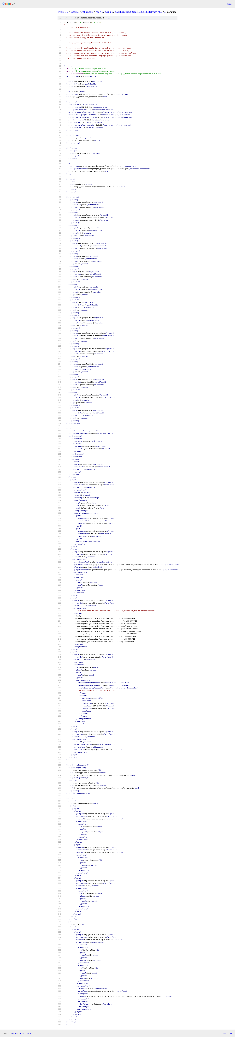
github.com (87, 11)
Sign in (230, 4)
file (108, 18)
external (74, 11)
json (231, 1033)
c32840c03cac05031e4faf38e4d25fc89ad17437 (138, 11)
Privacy (21, 1033)
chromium (63, 11)
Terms (28, 1033)
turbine (109, 11)
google (99, 11)
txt (224, 1033)
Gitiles (14, 1033)
